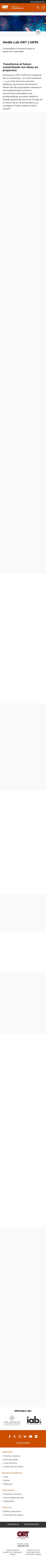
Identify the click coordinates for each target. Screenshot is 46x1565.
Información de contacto (13, 1515)
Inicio (6, 13)
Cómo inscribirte (10, 1463)
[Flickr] (36, 1436)
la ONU (29, 662)
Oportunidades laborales (14, 1497)
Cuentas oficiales (23, 1442)
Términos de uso (13, 1524)
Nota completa (23, 925)
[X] (14, 1436)
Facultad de (18, 7)
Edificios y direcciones (12, 1511)
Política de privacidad (31, 1524)
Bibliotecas (8, 1484)
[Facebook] (10, 1436)
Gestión (7, 1480)
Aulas (6, 1477)
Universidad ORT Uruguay (23, 1535)
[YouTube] (30, 1436)
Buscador (38, 7)
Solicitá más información (13, 1466)
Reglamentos (9, 1501)
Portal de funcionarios (13, 1494)
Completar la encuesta (20, 888)
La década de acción (14, 1055)
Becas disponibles (11, 1459)
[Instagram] (20, 1436)
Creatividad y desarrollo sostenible (20, 1064)
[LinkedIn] (25, 1436)
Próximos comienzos (12, 1456)
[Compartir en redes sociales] (38, 31)
